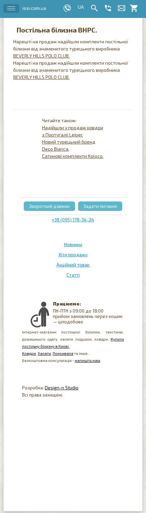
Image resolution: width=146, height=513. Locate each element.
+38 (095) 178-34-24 (73, 219)
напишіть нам (87, 360)
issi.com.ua (34, 8)
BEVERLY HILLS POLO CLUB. (41, 56)
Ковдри (29, 353)
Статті (73, 275)
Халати (44, 353)
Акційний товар (73, 265)
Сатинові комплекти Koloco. (73, 156)
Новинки (73, 244)
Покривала (63, 353)
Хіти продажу (73, 254)
